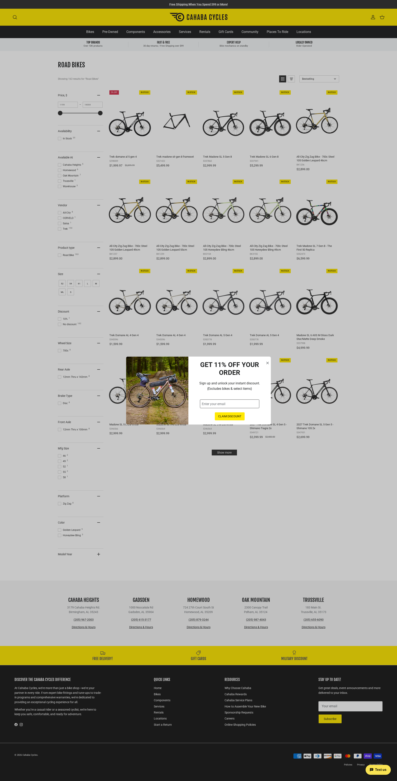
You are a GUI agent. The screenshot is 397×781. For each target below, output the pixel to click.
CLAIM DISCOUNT (229, 416)
